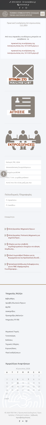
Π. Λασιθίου (10, 205)
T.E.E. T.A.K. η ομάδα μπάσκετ (17, 177)
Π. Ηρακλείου (11, 200)
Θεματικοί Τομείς (12, 331)
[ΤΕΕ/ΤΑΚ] (5, 14)
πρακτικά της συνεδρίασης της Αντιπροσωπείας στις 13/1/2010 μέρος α (22, 44)
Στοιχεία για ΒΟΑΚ (13, 172)
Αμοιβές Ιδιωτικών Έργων (15, 303)
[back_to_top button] (40, 419)
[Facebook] (19, 8)
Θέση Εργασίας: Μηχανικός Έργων (21, 229)
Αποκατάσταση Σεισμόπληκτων (18, 167)
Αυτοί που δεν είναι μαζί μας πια (18, 182)
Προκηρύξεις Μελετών (14, 315)
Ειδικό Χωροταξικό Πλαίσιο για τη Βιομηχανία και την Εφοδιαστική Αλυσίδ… (24, 256)
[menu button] (42, 14)
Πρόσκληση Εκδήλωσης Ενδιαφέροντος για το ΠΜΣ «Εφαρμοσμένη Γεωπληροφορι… (22, 266)
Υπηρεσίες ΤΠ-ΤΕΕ (12, 320)
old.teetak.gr (24, 4)
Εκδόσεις (9, 340)
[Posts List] (26, 8)
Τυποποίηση (10, 336)
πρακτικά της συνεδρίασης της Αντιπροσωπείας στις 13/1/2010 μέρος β (22, 51)
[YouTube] (23, 8)
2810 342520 (16, 2)
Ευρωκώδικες (10, 348)
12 (18, 383)
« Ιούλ (6, 398)
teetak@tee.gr (30, 2)
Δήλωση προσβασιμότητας (27, 416)
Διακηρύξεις (10, 311)
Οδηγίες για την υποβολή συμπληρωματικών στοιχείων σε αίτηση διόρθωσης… (22, 246)
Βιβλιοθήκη (9, 298)
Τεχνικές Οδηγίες (12, 344)
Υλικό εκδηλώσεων (12, 352)
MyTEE (7, 307)
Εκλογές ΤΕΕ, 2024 (13, 162)
